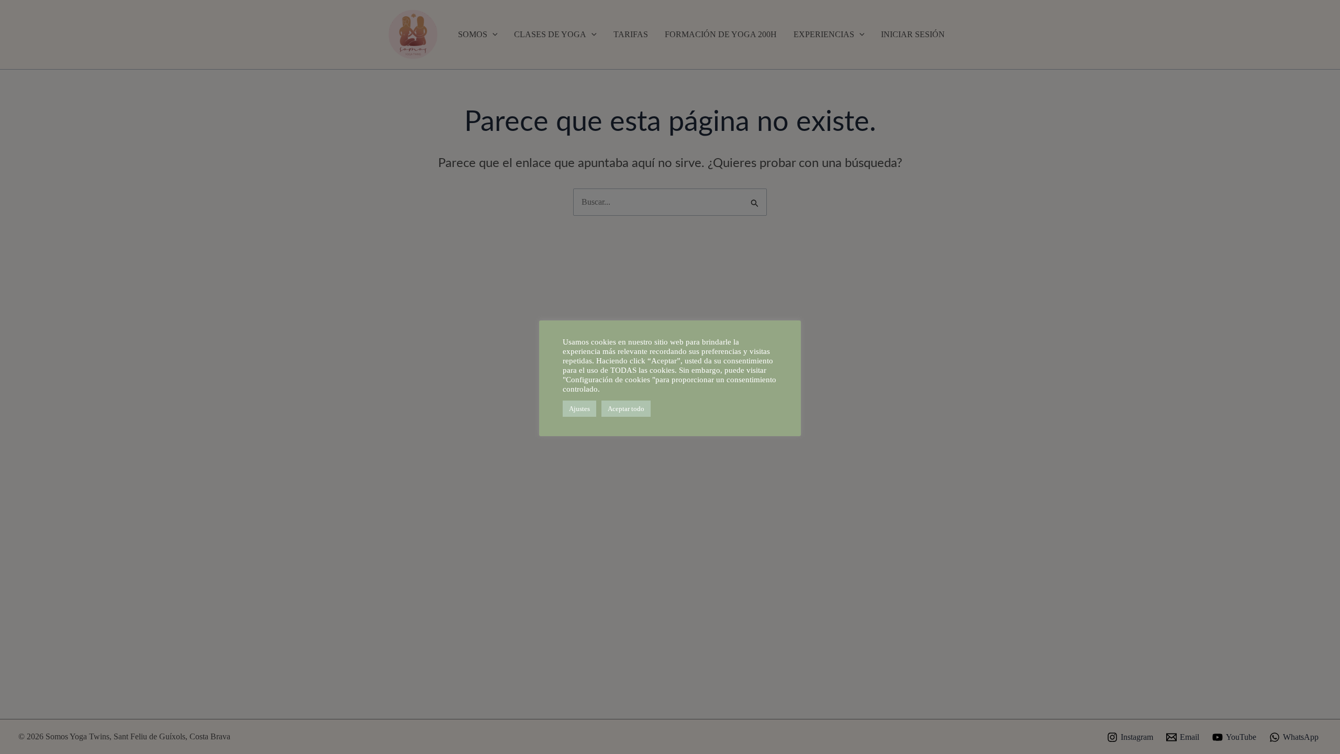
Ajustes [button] (579, 409)
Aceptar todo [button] (626, 409)
